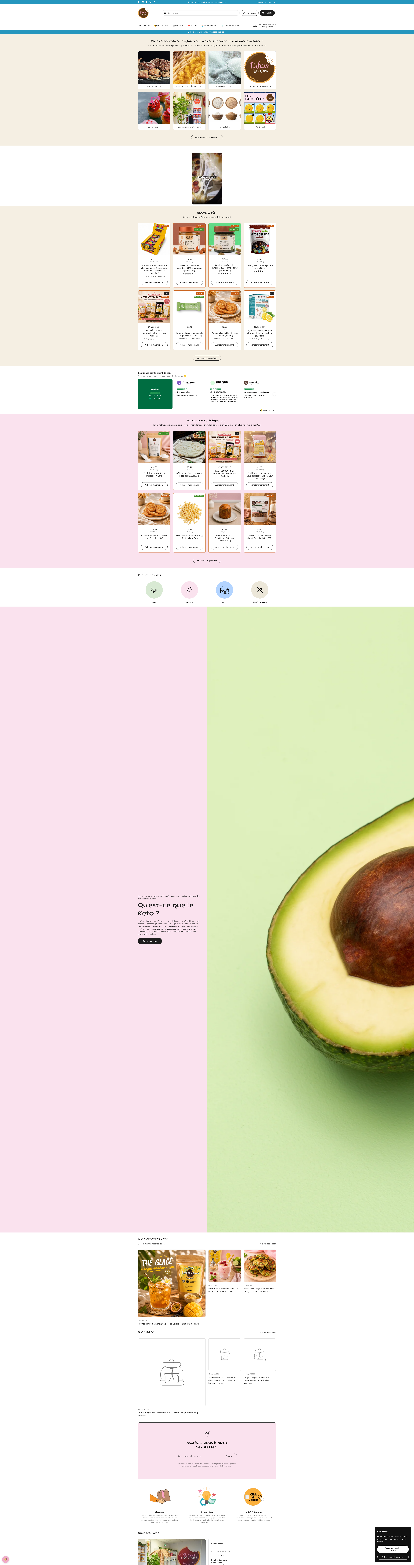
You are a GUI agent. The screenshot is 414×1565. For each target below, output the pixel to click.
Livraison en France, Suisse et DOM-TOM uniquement (207, 2)
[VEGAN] (189, 590)
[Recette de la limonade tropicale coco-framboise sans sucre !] (224, 1266)
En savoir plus (200, 401)
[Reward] (5, 1559)
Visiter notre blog (268, 1243)
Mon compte (251, 13)
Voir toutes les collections (207, 137)
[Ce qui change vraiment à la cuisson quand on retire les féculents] (260, 1354)
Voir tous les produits (207, 358)
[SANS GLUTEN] (259, 590)
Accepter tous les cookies (393, 1549)
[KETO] (224, 590)
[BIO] (154, 590)
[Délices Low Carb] (143, 13)
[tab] (242, 1543)
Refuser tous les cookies (393, 1557)
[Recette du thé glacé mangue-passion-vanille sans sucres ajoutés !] (172, 1283)
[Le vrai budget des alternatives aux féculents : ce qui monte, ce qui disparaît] (172, 1372)
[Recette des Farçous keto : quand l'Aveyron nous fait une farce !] (260, 1266)
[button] (267, 13)
